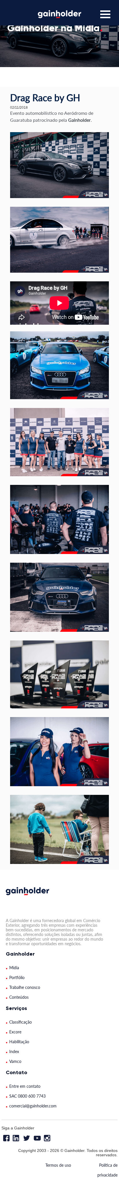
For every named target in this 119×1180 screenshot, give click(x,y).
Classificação (20, 1022)
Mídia (14, 967)
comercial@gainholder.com (33, 1105)
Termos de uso (58, 1165)
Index (14, 1051)
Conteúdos (19, 997)
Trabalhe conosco (24, 987)
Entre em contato (24, 1086)
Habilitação (19, 1041)
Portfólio (17, 977)
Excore (15, 1031)
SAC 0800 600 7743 (27, 1096)
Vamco (15, 1061)
